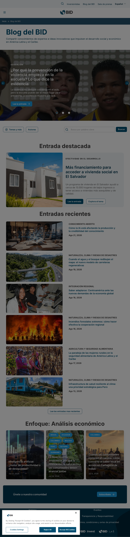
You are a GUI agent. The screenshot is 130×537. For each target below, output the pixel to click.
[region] (41, 522)
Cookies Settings (17, 530)
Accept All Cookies (67, 530)
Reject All (47, 530)
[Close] (76, 513)
